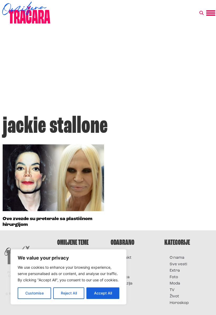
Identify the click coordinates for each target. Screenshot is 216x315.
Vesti (120, 290)
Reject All (69, 293)
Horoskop (179, 303)
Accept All (103, 293)
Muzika (123, 277)
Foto (120, 271)
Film (119, 264)
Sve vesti (178, 264)
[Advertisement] (108, 72)
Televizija (124, 284)
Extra (175, 271)
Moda (175, 284)
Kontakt (123, 258)
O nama (177, 258)
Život (174, 296)
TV (172, 290)
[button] (201, 13)
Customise (34, 293)
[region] (68, 276)
